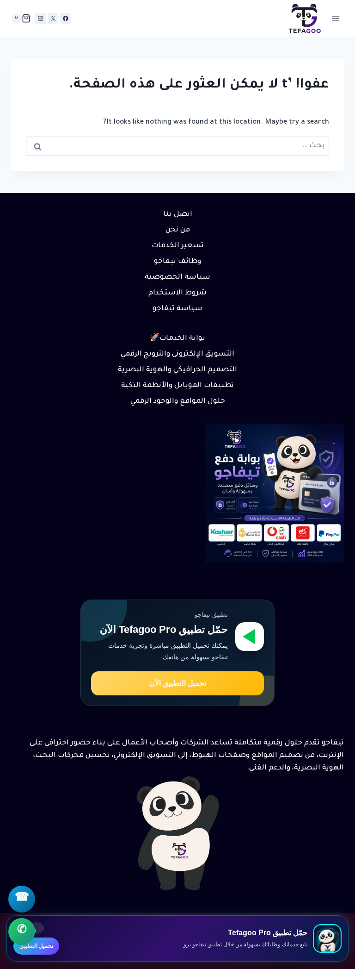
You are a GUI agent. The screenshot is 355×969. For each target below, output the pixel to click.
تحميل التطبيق (36, 946)
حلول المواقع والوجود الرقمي (177, 402)
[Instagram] (40, 18)
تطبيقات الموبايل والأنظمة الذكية (177, 386)
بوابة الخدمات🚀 (177, 339)
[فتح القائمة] (335, 18)
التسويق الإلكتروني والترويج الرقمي (177, 354)
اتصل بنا (177, 215)
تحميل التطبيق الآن (177, 683)
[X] (53, 18)
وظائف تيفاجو (177, 262)
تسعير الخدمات (178, 246)
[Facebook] (65, 18)
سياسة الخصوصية (177, 277)
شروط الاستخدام (177, 293)
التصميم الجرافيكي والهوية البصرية (177, 370)
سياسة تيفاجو (177, 309)
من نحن (177, 230)
